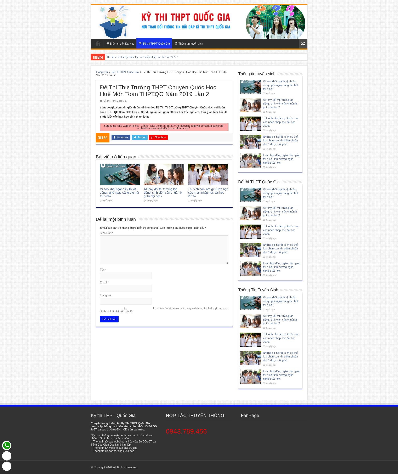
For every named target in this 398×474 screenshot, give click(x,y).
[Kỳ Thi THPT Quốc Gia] (98, 43)
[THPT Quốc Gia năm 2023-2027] (199, 22)
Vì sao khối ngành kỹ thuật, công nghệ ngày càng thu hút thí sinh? (119, 192)
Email (104, 282)
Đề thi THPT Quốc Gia (125, 72)
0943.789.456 (186, 431)
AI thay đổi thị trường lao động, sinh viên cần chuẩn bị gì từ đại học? (163, 192)
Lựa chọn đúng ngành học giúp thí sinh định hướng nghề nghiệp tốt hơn (281, 159)
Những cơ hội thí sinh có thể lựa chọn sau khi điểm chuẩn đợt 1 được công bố (280, 140)
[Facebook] (6, 466)
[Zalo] (6, 456)
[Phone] (6, 445)
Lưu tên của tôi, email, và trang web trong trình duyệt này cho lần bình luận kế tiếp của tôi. (163, 310)
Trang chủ (102, 72)
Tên (103, 269)
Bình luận (106, 233)
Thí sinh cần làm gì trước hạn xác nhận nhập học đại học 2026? (142, 56)
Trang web (106, 295)
